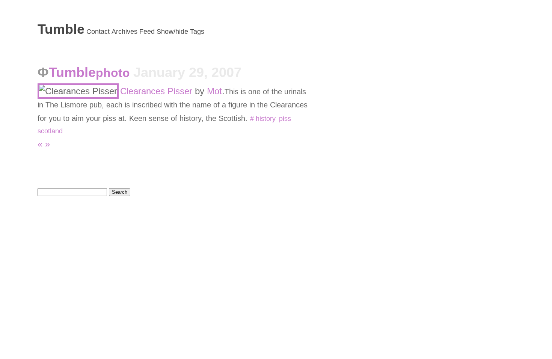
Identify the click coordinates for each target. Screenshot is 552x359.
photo (114, 73)
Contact (98, 31)
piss (285, 118)
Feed (147, 31)
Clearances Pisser (156, 91)
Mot (214, 91)
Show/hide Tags (180, 31)
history (265, 118)
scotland (50, 131)
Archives (124, 31)
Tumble (61, 29)
